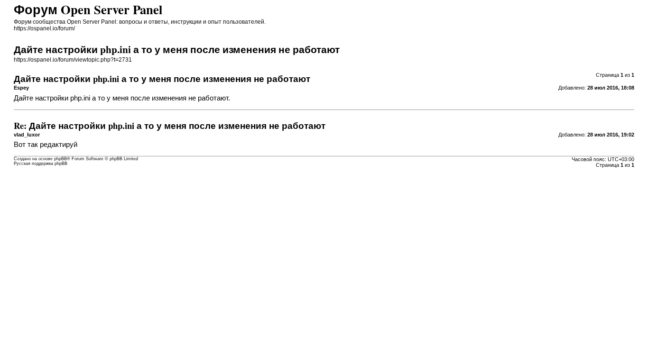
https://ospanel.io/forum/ (44, 28)
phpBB (60, 158)
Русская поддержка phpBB (40, 163)
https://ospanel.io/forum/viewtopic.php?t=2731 (73, 59)
